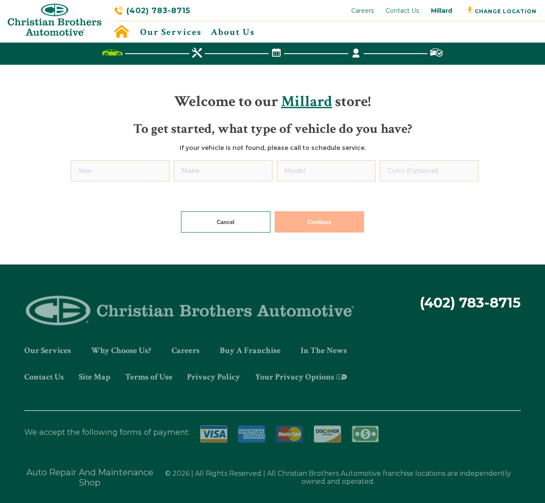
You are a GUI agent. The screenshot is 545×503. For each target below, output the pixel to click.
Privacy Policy (213, 376)
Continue (319, 222)
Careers (362, 10)
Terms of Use (148, 376)
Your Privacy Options (294, 376)
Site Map (94, 376)
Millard (441, 10)
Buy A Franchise (250, 350)
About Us (233, 32)
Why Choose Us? (121, 350)
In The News (324, 350)
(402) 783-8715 (158, 10)
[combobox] (120, 170)
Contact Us (402, 10)
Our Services (170, 32)
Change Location (504, 11)
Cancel (226, 222)
